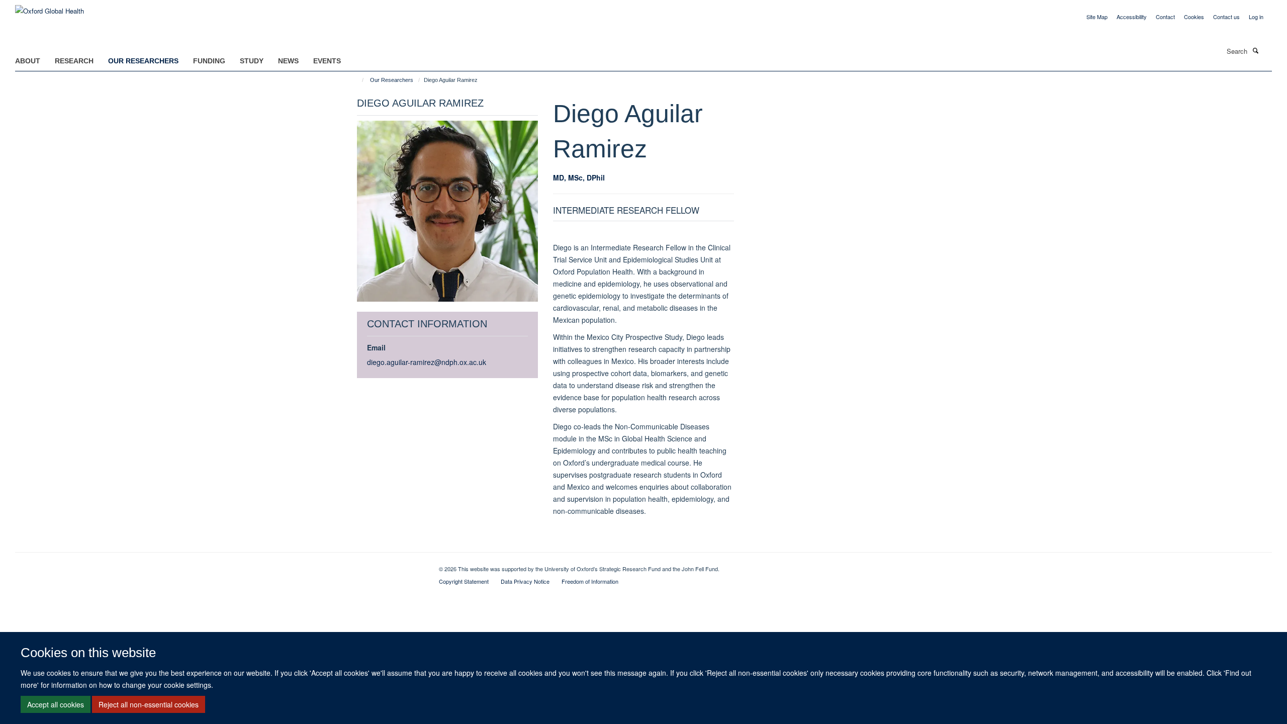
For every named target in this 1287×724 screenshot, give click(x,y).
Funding (209, 61)
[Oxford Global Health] (49, 7)
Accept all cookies (55, 704)
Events (327, 61)
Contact (1165, 17)
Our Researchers (143, 61)
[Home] (358, 79)
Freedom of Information (590, 581)
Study (251, 61)
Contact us (1226, 17)
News (288, 61)
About (27, 61)
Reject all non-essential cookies (149, 704)
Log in (1256, 17)
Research (74, 61)
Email (376, 347)
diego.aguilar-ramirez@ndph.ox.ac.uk (426, 362)
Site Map (1097, 17)
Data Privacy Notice (525, 581)
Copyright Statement (464, 581)
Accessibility (1132, 17)
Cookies (1194, 17)
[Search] (1255, 50)
